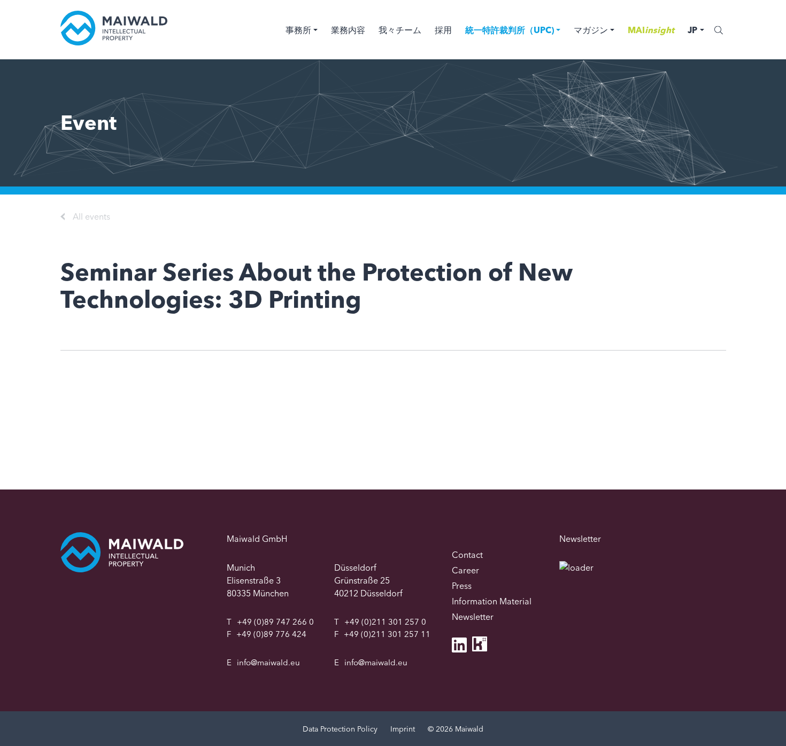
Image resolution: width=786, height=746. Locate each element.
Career (465, 570)
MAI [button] (651, 30)
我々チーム (400, 30)
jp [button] (692, 30)
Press (462, 585)
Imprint (402, 729)
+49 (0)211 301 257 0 (385, 622)
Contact (467, 554)
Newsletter (473, 616)
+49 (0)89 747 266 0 (275, 622)
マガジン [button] (591, 30)
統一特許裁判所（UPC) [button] (509, 30)
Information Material (491, 601)
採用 (443, 30)
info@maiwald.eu (268, 662)
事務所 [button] (298, 30)
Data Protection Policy (340, 729)
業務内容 (348, 30)
